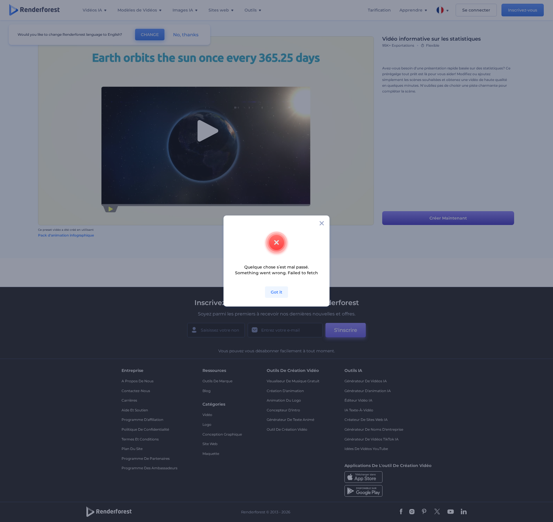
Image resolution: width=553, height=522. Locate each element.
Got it (276, 292)
